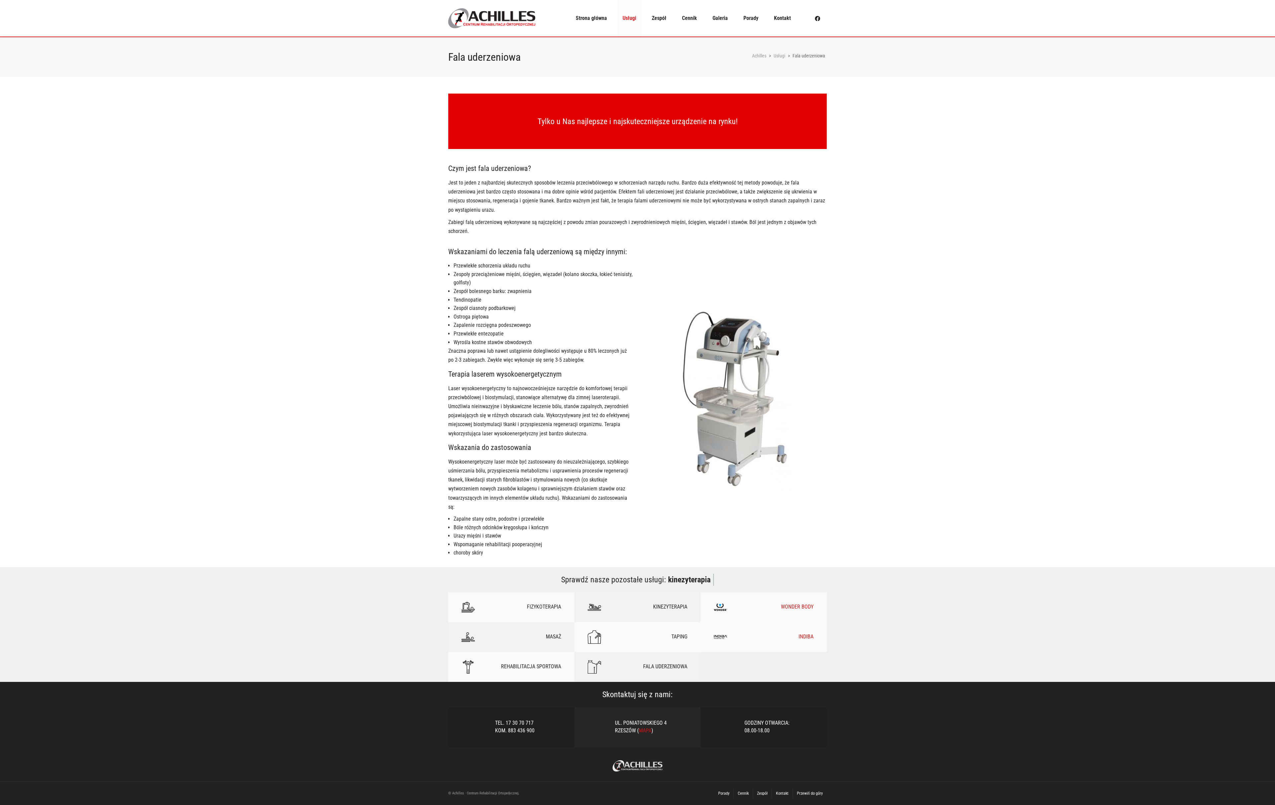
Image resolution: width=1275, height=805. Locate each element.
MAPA (645, 730)
